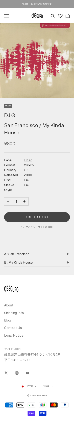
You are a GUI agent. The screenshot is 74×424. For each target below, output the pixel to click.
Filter (28, 160)
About (8, 305)
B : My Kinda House (18, 262)
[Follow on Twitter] (6, 373)
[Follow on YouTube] (27, 373)
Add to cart (37, 217)
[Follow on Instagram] (17, 373)
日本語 (46, 386)
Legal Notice (13, 335)
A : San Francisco (16, 254)
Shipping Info (14, 313)
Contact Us (13, 327)
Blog (7, 320)
